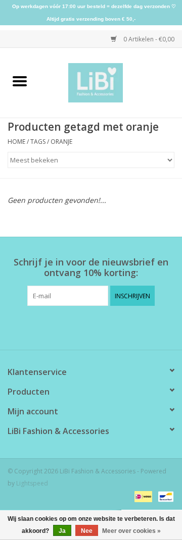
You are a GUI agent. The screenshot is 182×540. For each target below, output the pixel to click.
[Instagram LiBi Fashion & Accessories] (100, 326)
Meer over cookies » (131, 530)
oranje (61, 141)
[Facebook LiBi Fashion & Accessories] (82, 326)
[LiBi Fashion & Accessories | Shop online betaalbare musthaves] (111, 82)
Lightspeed (32, 483)
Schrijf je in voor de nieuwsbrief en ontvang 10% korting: (91, 267)
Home (16, 141)
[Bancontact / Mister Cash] (164, 496)
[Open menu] (19, 81)
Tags (38, 141)
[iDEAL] (142, 496)
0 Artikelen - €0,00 (148, 39)
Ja (62, 530)
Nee (87, 530)
